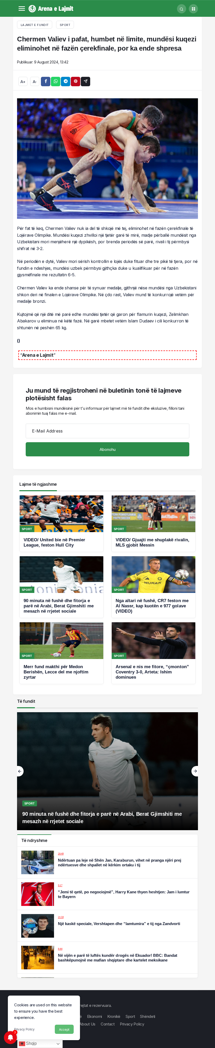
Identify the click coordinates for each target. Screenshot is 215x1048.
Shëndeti (147, 1016)
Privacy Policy (24, 1029)
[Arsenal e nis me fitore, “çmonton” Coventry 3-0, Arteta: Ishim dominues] (153, 653)
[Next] (194, 771)
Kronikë (113, 1016)
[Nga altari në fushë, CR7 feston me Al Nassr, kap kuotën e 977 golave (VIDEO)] (153, 587)
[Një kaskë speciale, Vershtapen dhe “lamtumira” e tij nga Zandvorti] (107, 926)
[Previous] (20, 771)
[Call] (181, 8)
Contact (108, 1024)
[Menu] (21, 8)
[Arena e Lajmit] (51, 8)
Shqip (31, 1043)
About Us (87, 1024)
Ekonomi (94, 1016)
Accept (64, 1029)
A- (35, 81)
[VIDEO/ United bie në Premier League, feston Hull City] (61, 523)
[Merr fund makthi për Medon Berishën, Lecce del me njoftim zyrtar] (61, 653)
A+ (22, 81)
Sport (65, 25)
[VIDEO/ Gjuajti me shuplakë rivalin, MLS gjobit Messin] (153, 523)
